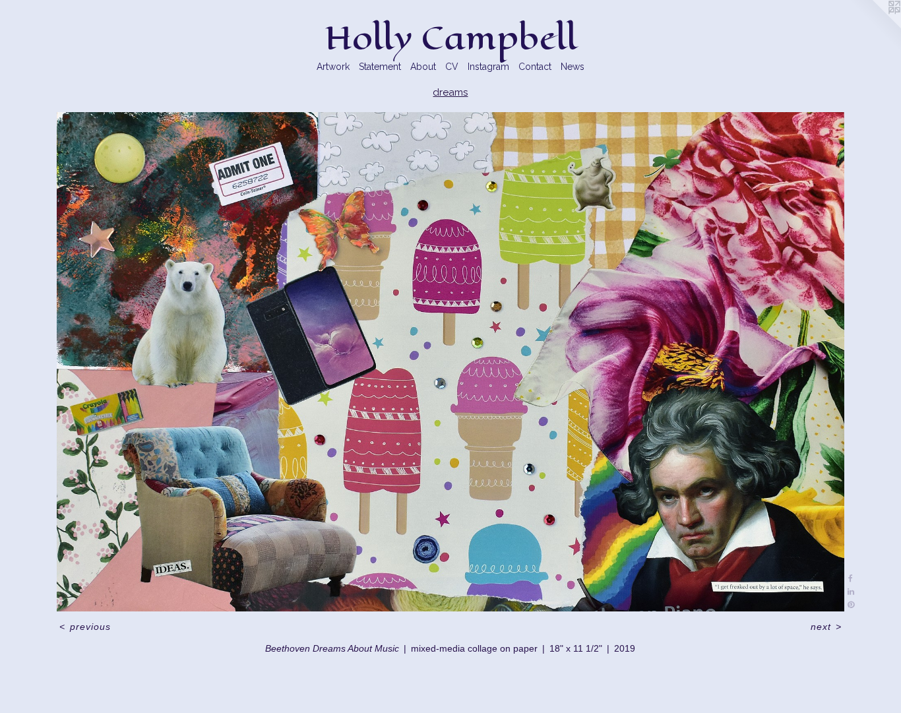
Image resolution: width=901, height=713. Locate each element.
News (572, 66)
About (423, 66)
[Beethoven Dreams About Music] (450, 361)
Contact (534, 66)
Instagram (488, 66)
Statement (380, 66)
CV (451, 66)
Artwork (333, 66)
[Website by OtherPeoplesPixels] (874, 26)
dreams (450, 92)
